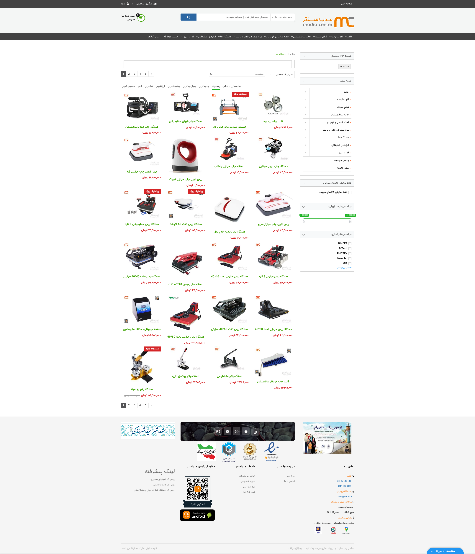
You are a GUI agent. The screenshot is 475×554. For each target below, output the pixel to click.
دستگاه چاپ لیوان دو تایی (273, 167)
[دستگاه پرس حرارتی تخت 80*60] (185, 313)
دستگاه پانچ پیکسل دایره (185, 376)
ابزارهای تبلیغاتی (207, 36)
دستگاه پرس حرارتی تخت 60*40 (273, 329)
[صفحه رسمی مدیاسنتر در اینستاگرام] (255, 431)
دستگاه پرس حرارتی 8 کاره (273, 277)
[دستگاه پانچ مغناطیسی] (229, 359)
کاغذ (349, 36)
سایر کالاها (153, 36)
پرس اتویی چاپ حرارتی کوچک (185, 180)
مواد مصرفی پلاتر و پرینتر (248, 36)
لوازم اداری (188, 36)
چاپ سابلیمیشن (302, 36)
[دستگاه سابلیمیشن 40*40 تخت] (185, 260)
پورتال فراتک (295, 548)
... (273, 411)
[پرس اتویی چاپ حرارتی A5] (142, 152)
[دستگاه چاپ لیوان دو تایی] (273, 149)
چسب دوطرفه (171, 36)
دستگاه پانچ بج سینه (142, 389)
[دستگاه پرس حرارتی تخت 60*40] (273, 309)
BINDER (342, 244)
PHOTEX (342, 254)
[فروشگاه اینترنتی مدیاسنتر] (328, 22)
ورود (123, 3)
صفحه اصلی (346, 3)
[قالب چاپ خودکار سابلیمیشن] (273, 361)
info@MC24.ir (345, 496)
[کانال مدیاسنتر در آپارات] (227, 431)
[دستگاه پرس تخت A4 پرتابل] (229, 208)
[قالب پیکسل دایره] (273, 104)
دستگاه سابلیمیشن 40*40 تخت (185, 285)
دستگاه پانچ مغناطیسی (229, 376)
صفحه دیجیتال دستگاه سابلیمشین (141, 329)
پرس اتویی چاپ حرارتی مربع (273, 224)
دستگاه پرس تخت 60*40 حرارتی (229, 329)
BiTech (343, 249)
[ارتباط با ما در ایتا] (218, 431)
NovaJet (342, 259)
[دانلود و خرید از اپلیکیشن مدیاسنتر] (246, 431)
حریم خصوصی (247, 481)
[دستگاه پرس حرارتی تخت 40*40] (229, 256)
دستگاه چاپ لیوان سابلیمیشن (185, 122)
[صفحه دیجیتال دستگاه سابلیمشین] (142, 309)
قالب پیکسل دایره (273, 122)
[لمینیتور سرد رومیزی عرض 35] (229, 107)
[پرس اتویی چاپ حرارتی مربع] (273, 204)
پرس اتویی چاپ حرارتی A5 (142, 172)
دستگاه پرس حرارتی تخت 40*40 (229, 277)
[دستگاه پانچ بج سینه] (142, 365)
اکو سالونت (337, 36)
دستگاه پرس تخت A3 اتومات (186, 224)
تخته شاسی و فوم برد (277, 36)
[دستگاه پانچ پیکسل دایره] (185, 359)
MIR (345, 264)
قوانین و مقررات (247, 476)
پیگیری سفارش (144, 3)
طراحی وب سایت (345, 548)
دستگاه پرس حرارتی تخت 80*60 (185, 337)
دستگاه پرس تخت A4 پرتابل (229, 232)
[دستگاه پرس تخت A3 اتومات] (185, 204)
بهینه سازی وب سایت (321, 548)
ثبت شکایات (249, 492)
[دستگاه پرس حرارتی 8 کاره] (273, 256)
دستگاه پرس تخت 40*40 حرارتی (141, 277)
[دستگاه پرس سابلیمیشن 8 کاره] (142, 204)
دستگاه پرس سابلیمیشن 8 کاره (142, 224)
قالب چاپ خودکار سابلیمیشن (273, 382)
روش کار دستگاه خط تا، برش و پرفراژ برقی (154, 490)
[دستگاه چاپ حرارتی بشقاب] (229, 149)
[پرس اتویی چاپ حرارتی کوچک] (185, 156)
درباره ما (291, 476)
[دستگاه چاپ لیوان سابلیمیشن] (185, 104)
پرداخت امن (249, 487)
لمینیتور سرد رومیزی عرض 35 (229, 127)
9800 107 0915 (344, 486)
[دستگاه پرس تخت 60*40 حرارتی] (229, 309)
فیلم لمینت (321, 36)
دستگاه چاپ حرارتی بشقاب (229, 167)
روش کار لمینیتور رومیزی (162, 479)
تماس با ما (289, 481)
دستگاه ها (225, 36)
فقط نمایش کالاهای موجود (333, 192)
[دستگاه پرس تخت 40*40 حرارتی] (142, 256)
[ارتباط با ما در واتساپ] (236, 431)
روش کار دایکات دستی (164, 485)
